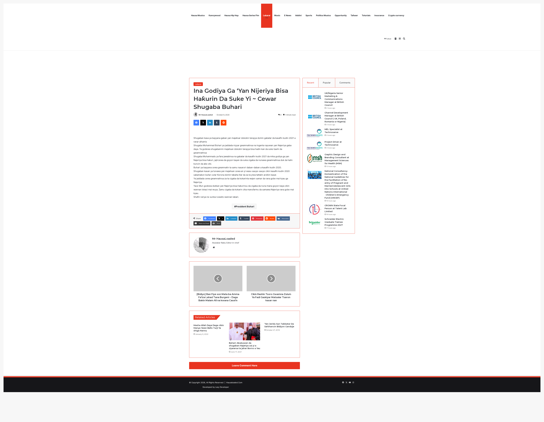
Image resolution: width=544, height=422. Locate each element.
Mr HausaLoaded (206, 115)
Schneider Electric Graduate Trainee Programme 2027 (334, 222)
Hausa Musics (198, 15)
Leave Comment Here (244, 365)
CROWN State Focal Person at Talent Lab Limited (336, 208)
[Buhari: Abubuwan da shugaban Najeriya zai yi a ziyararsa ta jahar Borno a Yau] (244, 331)
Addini (298, 15)
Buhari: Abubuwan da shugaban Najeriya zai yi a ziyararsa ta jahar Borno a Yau (244, 346)
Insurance (379, 15)
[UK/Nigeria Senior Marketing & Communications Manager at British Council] (314, 97)
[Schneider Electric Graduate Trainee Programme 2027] (314, 223)
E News (287, 15)
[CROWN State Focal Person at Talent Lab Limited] (314, 209)
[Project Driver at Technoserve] (314, 145)
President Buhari (245, 206)
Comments (344, 82)
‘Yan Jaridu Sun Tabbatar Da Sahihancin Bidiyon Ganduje (279, 325)
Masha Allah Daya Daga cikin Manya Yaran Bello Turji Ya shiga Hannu (209, 328)
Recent (310, 82)
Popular (327, 82)
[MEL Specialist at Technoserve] (314, 133)
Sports (309, 15)
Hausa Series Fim (251, 15)
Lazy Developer (222, 387)
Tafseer (354, 15)
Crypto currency (396, 15)
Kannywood (214, 15)
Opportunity (341, 15)
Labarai (266, 15)
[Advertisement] (272, 54)
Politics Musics (323, 15)
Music (277, 15)
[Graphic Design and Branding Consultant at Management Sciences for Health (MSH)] (314, 158)
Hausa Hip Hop (231, 15)
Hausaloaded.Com (234, 382)
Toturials (366, 15)
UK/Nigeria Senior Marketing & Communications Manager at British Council (334, 99)
